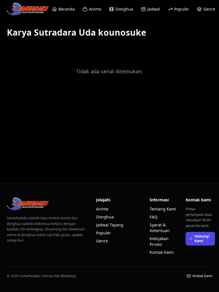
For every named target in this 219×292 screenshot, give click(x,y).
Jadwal (153, 9)
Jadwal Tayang (109, 225)
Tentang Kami (163, 209)
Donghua (124, 9)
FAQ (153, 217)
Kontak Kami (162, 252)
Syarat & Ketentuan (160, 227)
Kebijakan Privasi (159, 241)
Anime (95, 9)
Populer (181, 9)
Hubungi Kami (202, 238)
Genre (209, 9)
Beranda (66, 9)
